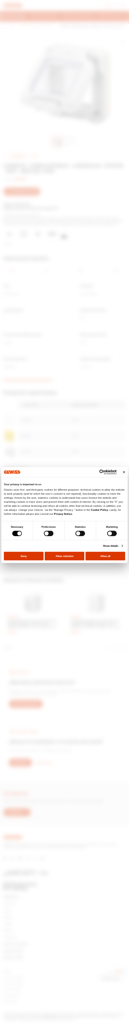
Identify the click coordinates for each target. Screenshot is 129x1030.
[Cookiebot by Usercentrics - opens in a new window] (102, 472)
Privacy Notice (63, 513)
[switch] (48, 533)
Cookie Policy (99, 509)
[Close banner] (124, 472)
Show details (110, 545)
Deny (24, 555)
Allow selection (65, 555)
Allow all (105, 555)
